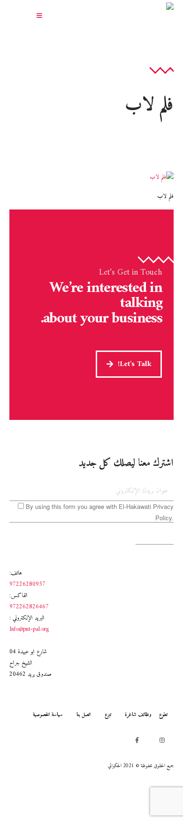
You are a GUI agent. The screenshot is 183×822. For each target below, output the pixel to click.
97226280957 (27, 584)
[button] (39, 16)
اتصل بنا (83, 714)
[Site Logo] (134, 16)
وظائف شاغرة (138, 714)
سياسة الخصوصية (48, 714)
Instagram (162, 740)
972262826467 (29, 607)
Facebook (137, 740)
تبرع (108, 714)
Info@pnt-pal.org (29, 629)
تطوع (163, 714)
